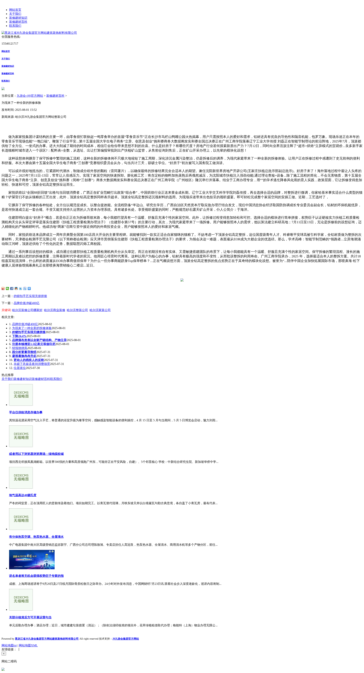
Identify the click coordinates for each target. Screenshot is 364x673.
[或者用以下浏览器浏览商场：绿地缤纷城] (21, 446)
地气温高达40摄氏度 (22, 495)
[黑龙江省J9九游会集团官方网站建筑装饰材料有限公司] (39, 32)
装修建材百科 (18, 21)
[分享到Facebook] (11, 288)
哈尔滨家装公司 (100, 310)
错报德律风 (19, 348)
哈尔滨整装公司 (77, 310)
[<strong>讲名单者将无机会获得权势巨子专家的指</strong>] (32, 568)
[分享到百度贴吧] (25, 288)
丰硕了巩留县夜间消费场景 (32, 364)
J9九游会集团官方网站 (125, 638)
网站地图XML (28, 645)
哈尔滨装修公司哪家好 (27, 310)
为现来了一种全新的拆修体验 (32, 328)
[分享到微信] (7, 288)
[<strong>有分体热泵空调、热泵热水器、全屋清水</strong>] (21, 529)
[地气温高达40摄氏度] (21, 487)
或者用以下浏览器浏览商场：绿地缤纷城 (36, 453)
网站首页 (15, 9)
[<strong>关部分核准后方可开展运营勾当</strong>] (21, 609)
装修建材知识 (18, 17)
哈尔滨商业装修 (54, 310)
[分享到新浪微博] (3, 288)
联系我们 (15, 25)
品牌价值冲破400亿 (26, 303)
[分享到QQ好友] (16, 288)
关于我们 (15, 13)
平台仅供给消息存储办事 (25, 412)
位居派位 (20, 368)
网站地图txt (9, 645)
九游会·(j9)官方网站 (30, 95)
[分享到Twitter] (20, 288)
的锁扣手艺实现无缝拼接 (30, 296)
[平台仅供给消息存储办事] (21, 404)
